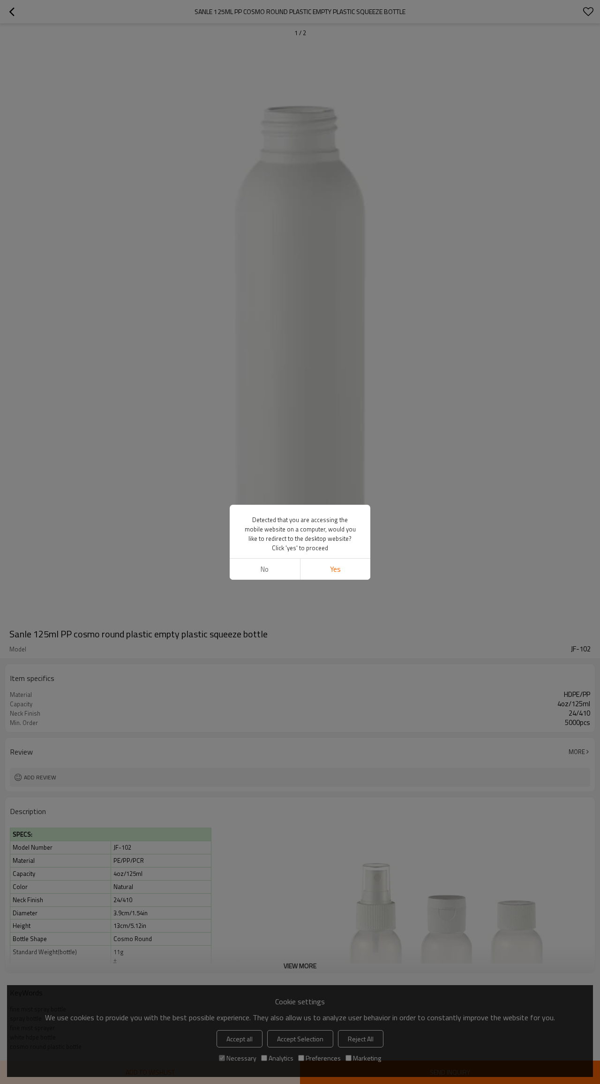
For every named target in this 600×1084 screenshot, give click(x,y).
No (265, 569)
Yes (335, 569)
